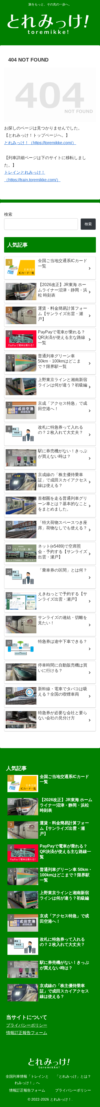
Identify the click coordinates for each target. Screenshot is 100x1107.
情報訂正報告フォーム (26, 1033)
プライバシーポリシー (26, 1025)
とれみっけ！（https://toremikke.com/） (40, 143)
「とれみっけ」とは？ (73, 1076)
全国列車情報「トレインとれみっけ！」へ (27, 1079)
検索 (8, 214)
